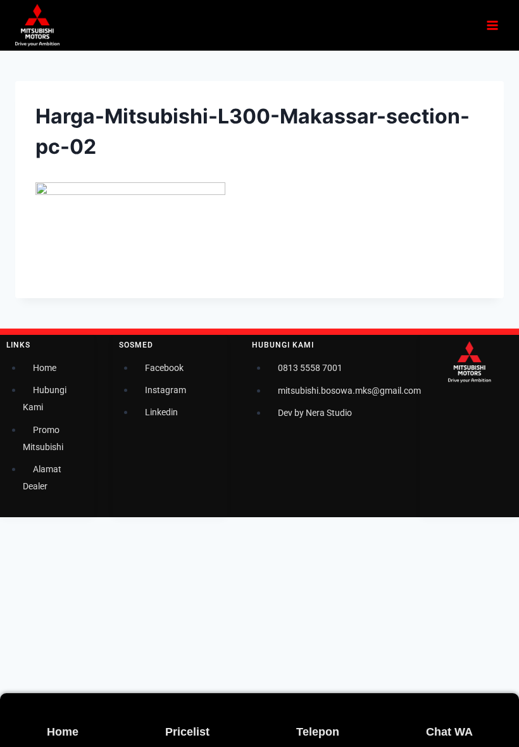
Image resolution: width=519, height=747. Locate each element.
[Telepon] (305, 709)
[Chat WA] (435, 709)
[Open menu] (492, 25)
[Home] (56, 709)
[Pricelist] (174, 709)
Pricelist (187, 731)
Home (62, 731)
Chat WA (449, 731)
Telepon (317, 731)
